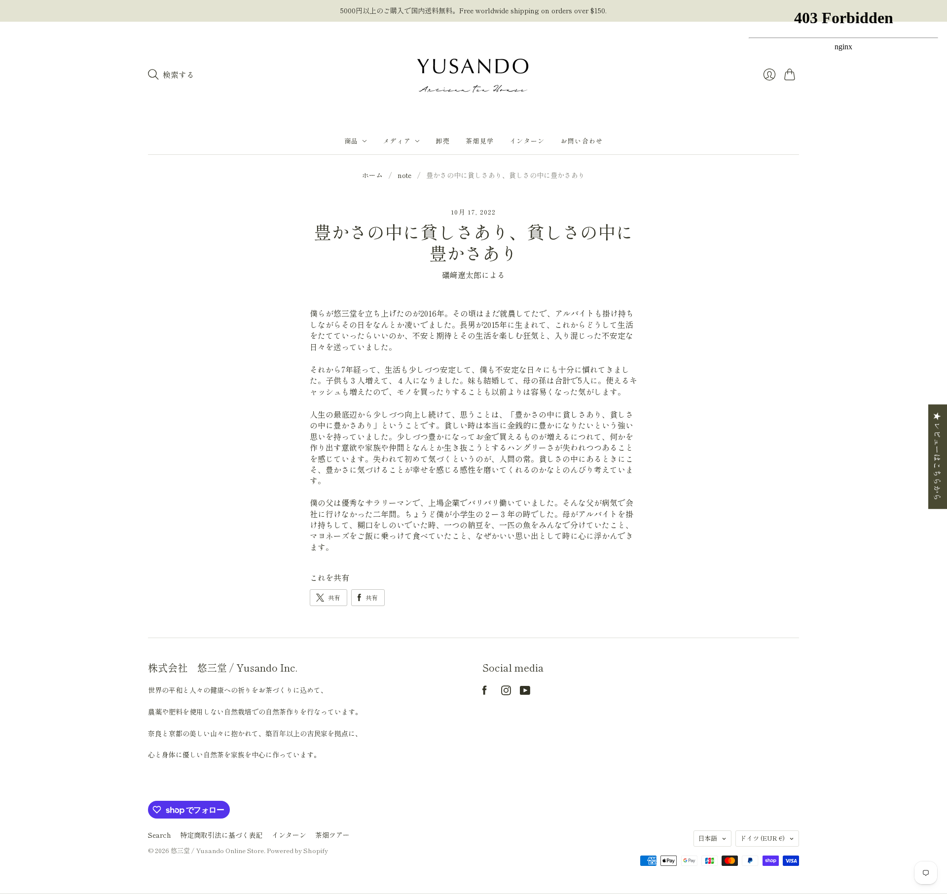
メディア (397, 140)
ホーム (372, 175)
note (404, 175)
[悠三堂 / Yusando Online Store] (473, 74)
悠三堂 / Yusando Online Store (217, 850)
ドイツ (762, 838)
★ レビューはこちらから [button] (938, 456)
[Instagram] (506, 692)
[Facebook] (484, 692)
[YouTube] (525, 692)
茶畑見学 (480, 140)
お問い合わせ (582, 140)
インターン (527, 140)
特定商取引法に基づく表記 (221, 835)
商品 (351, 140)
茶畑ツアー (332, 835)
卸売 (443, 140)
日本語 (707, 838)
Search (159, 835)
